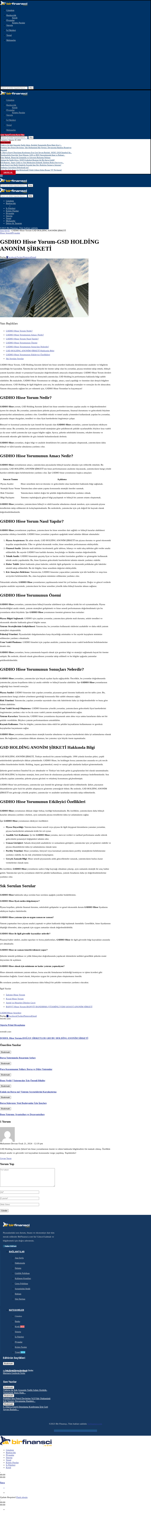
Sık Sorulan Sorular (15, 358)
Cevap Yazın (6, 1158)
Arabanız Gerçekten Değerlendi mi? (14, 167)
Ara (30, 88)
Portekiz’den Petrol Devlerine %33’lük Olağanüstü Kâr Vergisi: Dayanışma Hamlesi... (26, 1399)
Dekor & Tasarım (14, 223)
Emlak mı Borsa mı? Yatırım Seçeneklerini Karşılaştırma (28, 1092)
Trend (9, 35)
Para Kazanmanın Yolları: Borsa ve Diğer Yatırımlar (26, 1069)
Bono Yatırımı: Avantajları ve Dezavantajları (22, 1114)
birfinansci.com (95, 1424)
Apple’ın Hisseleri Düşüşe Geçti (20, 1003)
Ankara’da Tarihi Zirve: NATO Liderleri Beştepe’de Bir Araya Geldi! (27, 160)
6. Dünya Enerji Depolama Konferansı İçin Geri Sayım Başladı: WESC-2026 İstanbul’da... (36, 152)
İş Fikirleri (11, 30)
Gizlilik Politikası (22, 1273)
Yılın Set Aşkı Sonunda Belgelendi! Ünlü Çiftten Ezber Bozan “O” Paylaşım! (31, 170)
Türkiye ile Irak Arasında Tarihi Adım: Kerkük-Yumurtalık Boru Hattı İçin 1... (31, 145)
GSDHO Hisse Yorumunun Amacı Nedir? (25, 335)
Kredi (14, 18)
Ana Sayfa (5, 230)
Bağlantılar (16, 1251)
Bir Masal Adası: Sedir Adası (15, 1371)
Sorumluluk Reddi (22, 1289)
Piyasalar (10, 20)
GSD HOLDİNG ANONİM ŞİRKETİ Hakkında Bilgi (30, 350)
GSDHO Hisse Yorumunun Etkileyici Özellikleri (28, 354)
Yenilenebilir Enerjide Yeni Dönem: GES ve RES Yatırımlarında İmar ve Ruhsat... (32, 155)
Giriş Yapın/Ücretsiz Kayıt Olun (12, 135)
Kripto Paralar (18, 23)
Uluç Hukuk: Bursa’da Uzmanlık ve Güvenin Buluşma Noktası (25, 157)
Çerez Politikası (21, 1283)
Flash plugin (22, 1497)
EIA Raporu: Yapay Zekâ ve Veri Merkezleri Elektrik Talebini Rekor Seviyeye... (32, 162)
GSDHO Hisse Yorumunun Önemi (21, 343)
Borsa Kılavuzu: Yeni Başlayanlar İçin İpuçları (23, 1103)
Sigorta (9, 25)
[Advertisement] (75, 64)
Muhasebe (11, 40)
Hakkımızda (20, 1263)
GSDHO (4, 1013)
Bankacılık (11, 15)
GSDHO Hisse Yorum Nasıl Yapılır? (22, 339)
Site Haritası (20, 1299)
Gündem (10, 10)
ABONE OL (8, 173)
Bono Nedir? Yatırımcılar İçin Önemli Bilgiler (22, 1080)
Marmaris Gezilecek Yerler (14, 1373)
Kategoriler (16, 1310)
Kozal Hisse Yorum (15, 999)
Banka (17, 1321)
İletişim (18, 1268)
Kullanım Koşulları (23, 1278)
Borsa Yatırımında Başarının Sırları (18, 1058)
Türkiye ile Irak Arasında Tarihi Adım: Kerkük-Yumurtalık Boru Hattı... (25, 1391)
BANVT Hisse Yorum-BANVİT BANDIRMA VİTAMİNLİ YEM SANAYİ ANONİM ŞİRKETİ (49, 1006)
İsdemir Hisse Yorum (15, 995)
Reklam (18, 1294)
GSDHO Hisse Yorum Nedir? (19, 331)
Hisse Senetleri (14, 1013)
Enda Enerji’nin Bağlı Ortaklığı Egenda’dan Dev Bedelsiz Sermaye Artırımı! (30, 165)
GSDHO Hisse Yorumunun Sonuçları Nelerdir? (27, 347)
